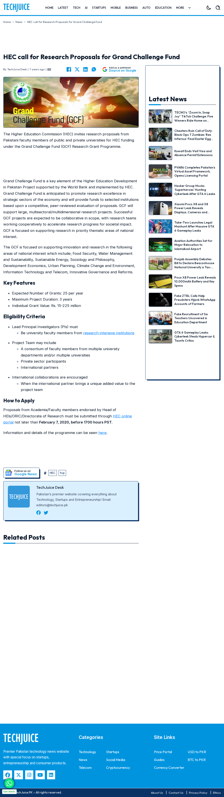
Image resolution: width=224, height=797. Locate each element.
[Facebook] (69, 69)
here (102, 432)
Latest (63, 7)
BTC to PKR (197, 759)
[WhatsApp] (94, 69)
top (62, 473)
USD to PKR (197, 752)
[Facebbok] (7, 774)
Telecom (85, 767)
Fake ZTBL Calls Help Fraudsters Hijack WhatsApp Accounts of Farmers (194, 300)
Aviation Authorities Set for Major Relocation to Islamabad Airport (193, 245)
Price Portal (163, 752)
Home (49, 7)
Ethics (217, 792)
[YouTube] (40, 774)
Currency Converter (169, 767)
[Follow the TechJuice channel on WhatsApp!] (9, 783)
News (19, 22)
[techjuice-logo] (16, 8)
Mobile (116, 7)
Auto (146, 7)
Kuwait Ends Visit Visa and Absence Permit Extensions (193, 153)
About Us (157, 792)
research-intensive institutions (108, 333)
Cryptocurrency (118, 767)
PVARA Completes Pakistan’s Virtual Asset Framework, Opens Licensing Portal (194, 171)
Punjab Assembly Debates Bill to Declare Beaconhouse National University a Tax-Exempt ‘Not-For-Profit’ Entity (194, 267)
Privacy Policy (198, 792)
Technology (87, 752)
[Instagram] (29, 774)
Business (131, 7)
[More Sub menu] (189, 7)
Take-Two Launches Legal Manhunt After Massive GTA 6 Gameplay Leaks (194, 226)
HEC (53, 473)
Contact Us (176, 792)
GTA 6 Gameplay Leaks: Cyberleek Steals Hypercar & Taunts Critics (194, 336)
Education (163, 7)
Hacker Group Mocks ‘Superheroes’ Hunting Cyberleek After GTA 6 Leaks (194, 190)
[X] (77, 69)
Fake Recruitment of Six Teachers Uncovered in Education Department (191, 318)
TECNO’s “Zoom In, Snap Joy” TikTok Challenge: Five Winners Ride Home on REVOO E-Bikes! (193, 118)
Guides (159, 759)
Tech (76, 7)
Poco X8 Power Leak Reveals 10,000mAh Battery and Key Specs (195, 281)
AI (86, 7)
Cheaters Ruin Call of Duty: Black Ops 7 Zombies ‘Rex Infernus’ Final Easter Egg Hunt (193, 137)
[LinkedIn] (85, 69)
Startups (99, 7)
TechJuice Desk (50, 487)
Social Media (115, 759)
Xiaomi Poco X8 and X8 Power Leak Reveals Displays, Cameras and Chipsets (191, 210)
